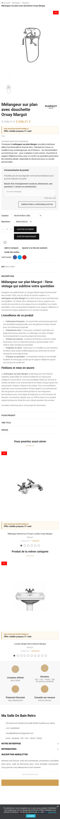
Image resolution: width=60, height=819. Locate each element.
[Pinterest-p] (30, 790)
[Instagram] (36, 790)
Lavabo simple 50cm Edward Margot (30, 644)
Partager (15, 257)
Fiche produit (8, 415)
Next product (56, 4)
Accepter (30, 816)
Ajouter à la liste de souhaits (34, 248)
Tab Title (6, 423)
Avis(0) (4, 430)
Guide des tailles (11, 252)
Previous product (49, 4)
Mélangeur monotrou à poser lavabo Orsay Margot (30, 534)
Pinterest (24, 257)
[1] (30, 783)
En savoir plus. (50, 812)
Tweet (20, 257)
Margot (30, 537)
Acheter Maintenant (26, 236)
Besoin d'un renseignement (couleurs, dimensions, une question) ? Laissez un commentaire (28, 185)
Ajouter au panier (25, 229)
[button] (21, 546)
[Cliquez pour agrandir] (6, 75)
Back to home (53, 4)
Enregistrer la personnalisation (37, 204)
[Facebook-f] (24, 790)
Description (7, 276)
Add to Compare (11, 248)
